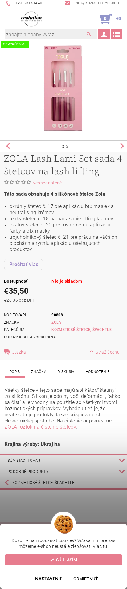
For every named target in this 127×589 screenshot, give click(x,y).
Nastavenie (48, 579)
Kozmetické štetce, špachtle (81, 330)
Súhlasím (66, 559)
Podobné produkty (28, 471)
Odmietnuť (85, 578)
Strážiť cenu (108, 352)
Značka (39, 372)
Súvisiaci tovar (23, 460)
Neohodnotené (47, 182)
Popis (15, 372)
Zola (56, 322)
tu (105, 546)
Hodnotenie (97, 372)
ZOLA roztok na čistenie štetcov (40, 427)
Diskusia (66, 372)
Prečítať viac (23, 264)
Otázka (19, 352)
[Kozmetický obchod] (31, 19)
